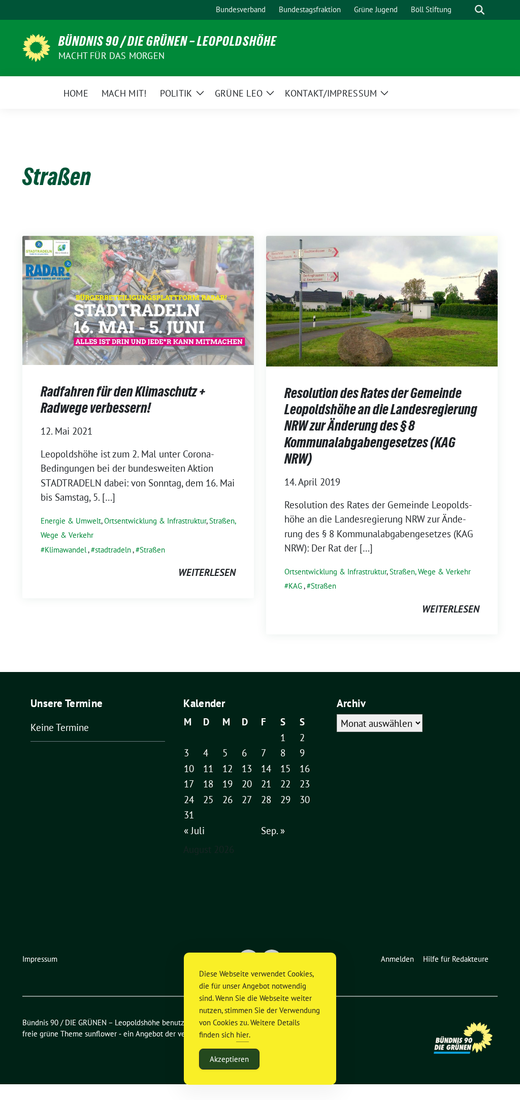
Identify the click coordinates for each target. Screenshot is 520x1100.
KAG (295, 586)
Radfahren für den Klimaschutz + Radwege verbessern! (123, 399)
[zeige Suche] (480, 10)
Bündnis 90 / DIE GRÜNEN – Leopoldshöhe (167, 41)
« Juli (194, 830)
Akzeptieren (229, 1059)
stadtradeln (113, 550)
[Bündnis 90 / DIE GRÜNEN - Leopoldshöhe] (36, 47)
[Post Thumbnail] (138, 299)
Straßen (152, 550)
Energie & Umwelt (71, 521)
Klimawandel (65, 550)
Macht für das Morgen (111, 56)
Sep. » (273, 830)
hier (242, 1035)
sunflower (101, 1033)
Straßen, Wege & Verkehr (430, 571)
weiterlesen (207, 572)
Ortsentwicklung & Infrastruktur (155, 521)
